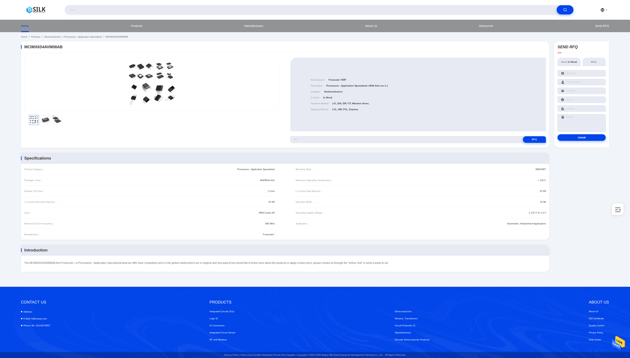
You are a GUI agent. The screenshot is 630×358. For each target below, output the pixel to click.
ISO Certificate (596, 318)
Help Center (595, 339)
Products (136, 26)
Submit (582, 137)
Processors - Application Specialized (83, 36)
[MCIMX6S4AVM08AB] (152, 84)
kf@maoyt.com (35, 318)
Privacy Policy (596, 332)
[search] (565, 9)
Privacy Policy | (232, 355)
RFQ (534, 139)
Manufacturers (253, 26)
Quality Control (596, 325)
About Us (371, 26)
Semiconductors (52, 36)
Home (25, 26)
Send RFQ (602, 26)
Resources (486, 26)
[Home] (36, 10)
